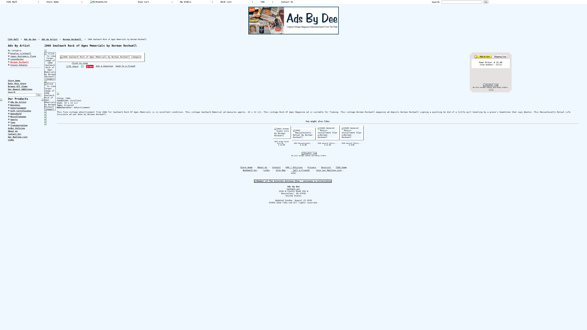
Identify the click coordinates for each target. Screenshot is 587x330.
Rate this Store (17, 83)
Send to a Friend (125, 66)
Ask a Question (104, 66)
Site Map (281, 170)
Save (91, 66)
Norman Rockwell (19, 62)
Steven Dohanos (19, 65)
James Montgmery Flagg (23, 56)
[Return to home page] (293, 33)
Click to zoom (80, 63)
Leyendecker (17, 59)
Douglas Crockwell (20, 53)
